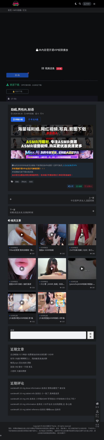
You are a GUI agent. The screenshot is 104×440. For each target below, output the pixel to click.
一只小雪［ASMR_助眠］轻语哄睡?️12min (52, 285)
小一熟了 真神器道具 (50, 393)
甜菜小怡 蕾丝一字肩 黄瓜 (21, 366)
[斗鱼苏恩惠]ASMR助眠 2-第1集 (52, 318)
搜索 (12, 330)
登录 (88, 4)
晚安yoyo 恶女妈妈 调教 (20, 362)
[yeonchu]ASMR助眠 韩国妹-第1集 (81, 285)
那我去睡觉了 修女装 (56, 388)
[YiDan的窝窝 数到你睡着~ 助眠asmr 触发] (22, 234)
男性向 (24, 182)
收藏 (80, 186)
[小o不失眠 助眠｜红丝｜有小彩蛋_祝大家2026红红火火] (82, 234)
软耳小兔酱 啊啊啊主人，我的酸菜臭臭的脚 (28, 358)
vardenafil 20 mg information (23, 404)
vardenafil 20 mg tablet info (22, 393)
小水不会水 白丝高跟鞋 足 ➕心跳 (57, 404)
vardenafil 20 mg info (19, 398)
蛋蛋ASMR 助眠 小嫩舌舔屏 (20, 284)
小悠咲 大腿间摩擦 (18, 371)
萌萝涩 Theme (51, 426)
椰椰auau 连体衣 (53, 409)
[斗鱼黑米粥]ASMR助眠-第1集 (21, 318)
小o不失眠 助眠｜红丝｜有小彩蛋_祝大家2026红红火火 (81, 251)
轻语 (31, 182)
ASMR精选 (14, 247)
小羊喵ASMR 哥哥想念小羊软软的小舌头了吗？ (56, 398)
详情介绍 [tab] (19, 119)
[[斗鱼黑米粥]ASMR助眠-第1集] (22, 302)
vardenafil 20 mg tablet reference (25, 409)
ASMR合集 (74, 282)
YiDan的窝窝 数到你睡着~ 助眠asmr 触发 (21, 251)
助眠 (17, 182)
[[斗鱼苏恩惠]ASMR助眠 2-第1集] (52, 302)
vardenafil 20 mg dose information (25, 388)
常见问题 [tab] (34, 119)
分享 (71, 186)
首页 (10, 10)
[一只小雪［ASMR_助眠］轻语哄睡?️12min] (52, 268)
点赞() (89, 186)
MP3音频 (17, 10)
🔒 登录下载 (17, 91)
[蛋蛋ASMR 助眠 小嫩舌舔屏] (22, 268)
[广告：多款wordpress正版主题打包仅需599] (52, 131)
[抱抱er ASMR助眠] (52, 234)
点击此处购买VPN (70, 165)
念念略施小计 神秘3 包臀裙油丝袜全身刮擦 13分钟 (31, 354)
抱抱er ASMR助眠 (46, 250)
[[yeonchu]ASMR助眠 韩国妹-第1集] (82, 268)
